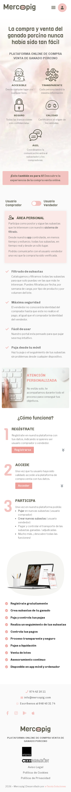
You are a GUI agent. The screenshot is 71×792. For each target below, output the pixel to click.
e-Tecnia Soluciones (55, 786)
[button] (53, 7)
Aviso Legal (35, 767)
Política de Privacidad (35, 778)
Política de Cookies (35, 772)
